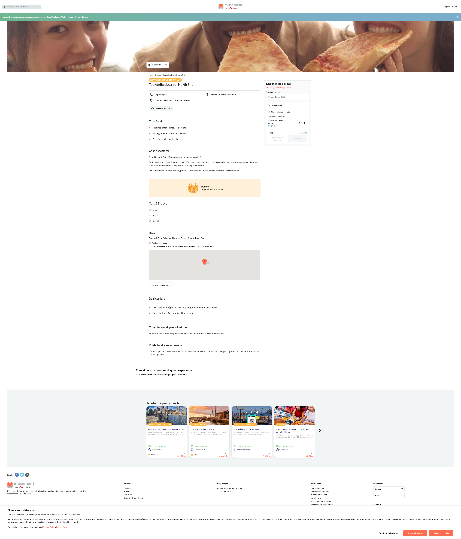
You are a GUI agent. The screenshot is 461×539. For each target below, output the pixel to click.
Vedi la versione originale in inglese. (74, 17)
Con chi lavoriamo (317, 488)
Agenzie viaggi (316, 498)
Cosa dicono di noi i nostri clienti (229, 488)
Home (151, 75)
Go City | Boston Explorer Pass (246, 429)
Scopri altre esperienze (210, 189)
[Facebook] (16, 475)
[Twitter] (21, 475)
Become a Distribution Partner (322, 504)
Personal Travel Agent (319, 495)
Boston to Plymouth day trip (202, 429)
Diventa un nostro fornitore (321, 501)
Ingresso (277, 105)
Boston (158, 75)
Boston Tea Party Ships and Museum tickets (166, 429)
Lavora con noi (129, 495)
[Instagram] (26, 475)
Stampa (127, 491)
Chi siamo (127, 488)
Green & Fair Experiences (133, 498)
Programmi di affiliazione (320, 491)
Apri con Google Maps (160, 285)
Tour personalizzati (224, 491)
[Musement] (230, 6)
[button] (287, 105)
